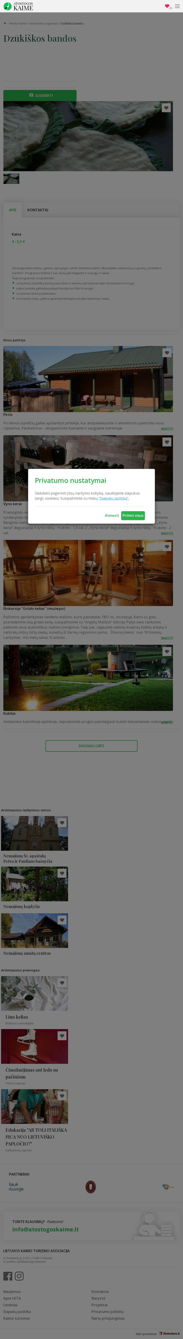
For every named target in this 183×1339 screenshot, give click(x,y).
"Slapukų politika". (114, 498)
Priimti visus (133, 515)
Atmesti (112, 515)
